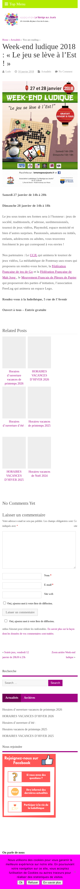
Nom (47, 575)
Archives (29, 697)
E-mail (48, 584)
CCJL (33, 255)
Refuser (33, 882)
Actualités (46, 71)
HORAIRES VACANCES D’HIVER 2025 (14, 475)
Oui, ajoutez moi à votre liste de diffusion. (31, 621)
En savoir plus (52, 882)
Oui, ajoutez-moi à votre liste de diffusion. (30, 603)
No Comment (65, 71)
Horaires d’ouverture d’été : (19, 722)
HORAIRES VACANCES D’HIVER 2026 (39, 375)
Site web (48, 593)
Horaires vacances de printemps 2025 (24, 729)
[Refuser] (75, 872)
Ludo (8, 71)
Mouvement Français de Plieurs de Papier (48, 277)
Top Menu (17, 4)
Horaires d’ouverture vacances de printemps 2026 (32, 709)
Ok (21, 882)
